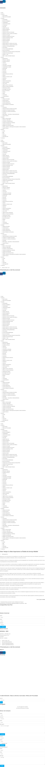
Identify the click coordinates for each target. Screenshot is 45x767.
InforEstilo (2, 8)
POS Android (4, 47)
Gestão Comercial (5, 28)
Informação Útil (5, 136)
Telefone (1, 622)
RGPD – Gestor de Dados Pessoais (8, 55)
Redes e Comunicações (6, 118)
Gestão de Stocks (5, 41)
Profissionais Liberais (6, 87)
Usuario (1, 736)
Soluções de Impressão (6, 124)
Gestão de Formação (6, 34)
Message (1, 755)
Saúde (3, 93)
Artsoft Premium (5, 100)
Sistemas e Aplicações (6, 119)
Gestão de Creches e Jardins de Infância (9, 33)
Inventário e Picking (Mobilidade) (8, 46)
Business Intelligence (6, 21)
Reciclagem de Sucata (6, 89)
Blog (3, 132)
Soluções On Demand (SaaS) (7, 53)
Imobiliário (4, 78)
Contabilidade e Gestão (6, 66)
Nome (1, 615)
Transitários (4, 94)
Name (1, 748)
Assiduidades (4, 19)
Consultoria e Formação (6, 65)
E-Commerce (4, 25)
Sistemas (2, 117)
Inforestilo (4, 135)
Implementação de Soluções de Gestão (9, 108)
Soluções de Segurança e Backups (8, 122)
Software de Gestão (6, 98)
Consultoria (4, 107)
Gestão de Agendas (6, 29)
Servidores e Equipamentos (7, 121)
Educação (4, 69)
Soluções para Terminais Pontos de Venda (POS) (11, 51)
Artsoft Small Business (6, 103)
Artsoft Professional (6, 101)
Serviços (2, 105)
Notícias (2, 129)
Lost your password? (3, 747)
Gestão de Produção (6, 39)
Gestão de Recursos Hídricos (7, 73)
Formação (4, 112)
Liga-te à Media (42, 599)
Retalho (3, 91)
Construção (4, 64)
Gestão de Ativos (5, 30)
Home (2, 12)
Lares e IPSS (4, 83)
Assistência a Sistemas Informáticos (9, 111)
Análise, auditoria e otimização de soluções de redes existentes (14, 126)
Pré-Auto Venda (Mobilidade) (7, 48)
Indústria (4, 79)
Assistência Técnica (6, 61)
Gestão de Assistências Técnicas (8, 36)
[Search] (1, 702)
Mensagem (2, 724)
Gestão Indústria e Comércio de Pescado (9, 44)
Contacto (1, 716)
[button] (22, 607)
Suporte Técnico (5, 115)
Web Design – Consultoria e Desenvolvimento (10, 114)
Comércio (4, 62)
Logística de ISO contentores (7, 85)
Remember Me (4, 743)
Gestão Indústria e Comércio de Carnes (9, 43)
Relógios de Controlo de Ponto (8, 125)
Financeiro (4, 71)
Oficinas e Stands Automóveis (7, 86)
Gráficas (3, 75)
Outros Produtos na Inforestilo (8, 104)
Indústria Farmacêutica (6, 80)
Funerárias (4, 72)
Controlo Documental (6, 23)
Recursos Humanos (6, 50)
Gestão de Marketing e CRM (7, 37)
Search (1, 698)
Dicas (3, 133)
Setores (2, 57)
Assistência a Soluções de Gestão (8, 110)
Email (1, 619)
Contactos (3, 137)
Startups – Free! (5, 54)
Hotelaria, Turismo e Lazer (7, 76)
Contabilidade (5, 22)
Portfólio (2, 97)
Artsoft (3, 130)
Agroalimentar (5, 58)
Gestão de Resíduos (6, 40)
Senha (1, 739)
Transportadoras (5, 96)
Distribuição (4, 68)
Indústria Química (5, 82)
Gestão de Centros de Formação (8, 32)
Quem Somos (4, 15)
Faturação (4, 26)
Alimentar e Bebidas (6, 60)
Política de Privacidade (6, 16)
